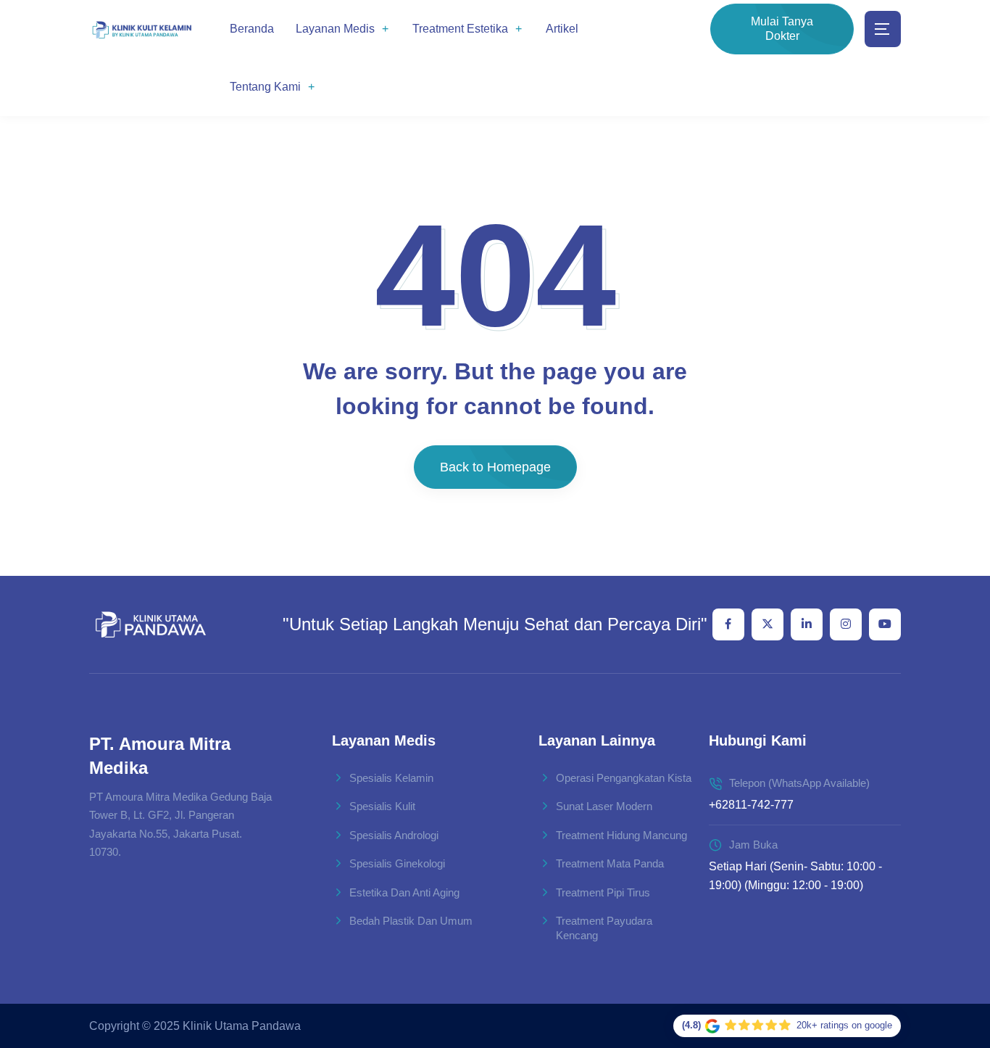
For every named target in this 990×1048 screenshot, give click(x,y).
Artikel (562, 28)
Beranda (252, 28)
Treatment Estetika (460, 28)
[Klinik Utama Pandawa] (141, 29)
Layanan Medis (335, 28)
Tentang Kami (265, 87)
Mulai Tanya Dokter (782, 28)
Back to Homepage (495, 467)
